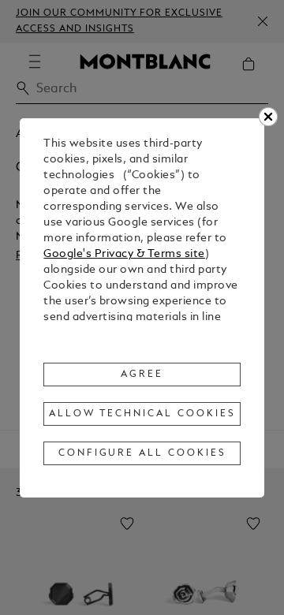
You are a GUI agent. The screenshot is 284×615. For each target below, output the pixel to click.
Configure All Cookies (142, 453)
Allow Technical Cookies (142, 414)
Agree (142, 374)
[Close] (268, 116)
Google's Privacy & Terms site (124, 254)
